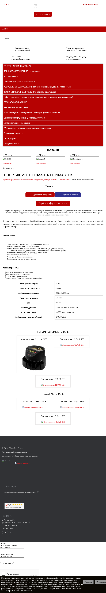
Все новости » (8, 168)
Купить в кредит (70, 194)
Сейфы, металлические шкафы (17, 123)
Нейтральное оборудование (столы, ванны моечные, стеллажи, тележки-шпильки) (38, 97)
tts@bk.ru (91, 19)
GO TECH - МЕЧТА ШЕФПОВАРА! (17, 66)
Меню (5, 28)
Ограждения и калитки (13, 133)
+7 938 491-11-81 (16, 9)
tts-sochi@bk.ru (16, 16)
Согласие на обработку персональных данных (19, 456)
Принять (88, 582)
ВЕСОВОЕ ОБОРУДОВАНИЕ (15, 102)
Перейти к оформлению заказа (53, 203)
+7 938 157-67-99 (94, 13)
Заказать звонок (43, 14)
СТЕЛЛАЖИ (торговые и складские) (19, 81)
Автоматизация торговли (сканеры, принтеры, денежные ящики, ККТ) (33, 112)
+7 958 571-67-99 (94, 11)
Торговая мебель (11, 76)
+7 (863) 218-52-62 (95, 9)
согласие (39, 578)
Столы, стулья (10, 138)
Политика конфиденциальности (14, 452)
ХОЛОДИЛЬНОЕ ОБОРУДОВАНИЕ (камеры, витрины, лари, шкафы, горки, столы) (37, 87)
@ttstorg (63, 7)
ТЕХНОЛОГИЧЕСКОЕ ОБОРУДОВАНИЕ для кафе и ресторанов (30, 92)
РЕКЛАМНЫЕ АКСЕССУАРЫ (16, 107)
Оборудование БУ (11, 143)
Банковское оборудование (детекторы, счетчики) (25, 118)
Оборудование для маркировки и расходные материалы (27, 128)
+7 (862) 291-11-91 (17, 11)
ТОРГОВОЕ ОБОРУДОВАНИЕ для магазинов (22, 71)
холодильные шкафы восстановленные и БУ (22, 492)
